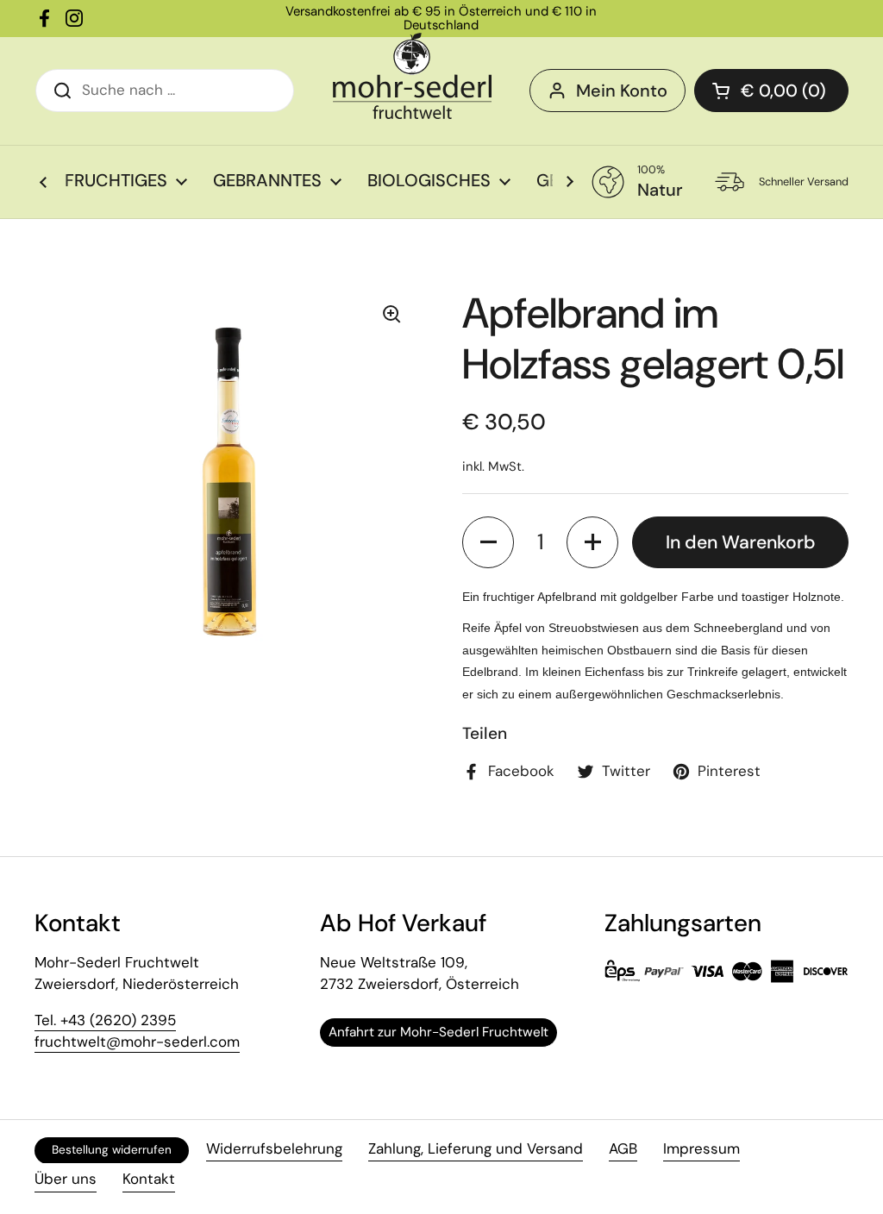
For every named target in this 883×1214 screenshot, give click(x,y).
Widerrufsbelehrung (274, 1148)
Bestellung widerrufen (112, 1149)
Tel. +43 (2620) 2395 (105, 1020)
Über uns (65, 1178)
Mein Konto (621, 90)
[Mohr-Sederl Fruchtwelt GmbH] (412, 76)
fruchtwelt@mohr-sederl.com (137, 1041)
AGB (623, 1148)
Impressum (701, 1148)
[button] (488, 542)
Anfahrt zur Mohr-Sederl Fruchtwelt (438, 1032)
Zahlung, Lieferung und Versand (475, 1148)
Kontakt (148, 1178)
